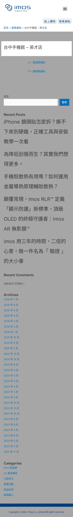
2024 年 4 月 (11, 381)
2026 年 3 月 (11, 321)
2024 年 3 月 (11, 386)
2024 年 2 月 (11, 391)
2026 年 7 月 (11, 299)
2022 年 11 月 (11, 451)
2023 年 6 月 (11, 435)
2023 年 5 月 (11, 440)
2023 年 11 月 (11, 408)
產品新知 (9, 489)
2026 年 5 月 (11, 310)
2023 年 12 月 (11, 402)
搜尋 (6, 96)
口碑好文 (9, 478)
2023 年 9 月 (11, 419)
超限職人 (9, 494)
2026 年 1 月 (11, 332)
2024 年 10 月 (11, 359)
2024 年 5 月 (11, 375)
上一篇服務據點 (36, 62)
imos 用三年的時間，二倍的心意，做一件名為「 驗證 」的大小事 (35, 251)
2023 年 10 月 (11, 413)
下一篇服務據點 (36, 71)
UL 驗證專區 (11, 473)
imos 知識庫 (10, 467)
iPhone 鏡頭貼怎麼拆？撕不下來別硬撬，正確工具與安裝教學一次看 (36, 132)
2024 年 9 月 (11, 364)
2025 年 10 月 (11, 337)
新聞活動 (9, 484)
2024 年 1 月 (11, 397)
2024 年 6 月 (11, 370)
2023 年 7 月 (11, 430)
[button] (65, 9)
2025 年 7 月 (11, 348)
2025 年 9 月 (11, 342)
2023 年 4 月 (11, 446)
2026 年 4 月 (11, 315)
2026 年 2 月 (11, 326)
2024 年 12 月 (11, 353)
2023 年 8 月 (11, 424)
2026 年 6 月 (11, 304)
